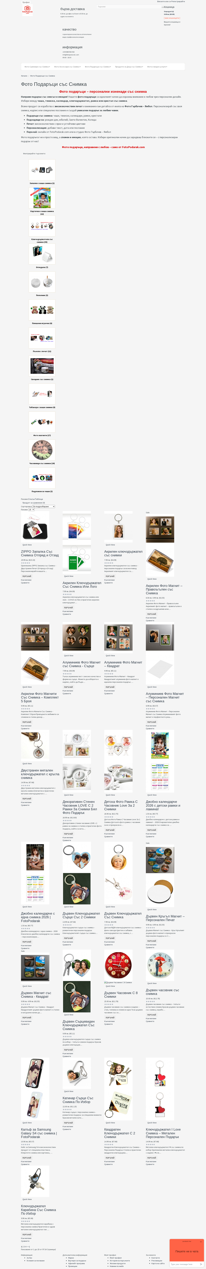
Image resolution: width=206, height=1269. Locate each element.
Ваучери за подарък (77, 1260)
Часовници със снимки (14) (42, 463)
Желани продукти (118, 1263)
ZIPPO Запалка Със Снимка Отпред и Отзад (40, 553)
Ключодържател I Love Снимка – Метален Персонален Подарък (163, 1133)
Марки (71, 1258)
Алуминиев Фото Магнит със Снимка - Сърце (82, 664)
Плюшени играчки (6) (42, 323)
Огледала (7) (42, 267)
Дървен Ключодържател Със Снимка (123, 915)
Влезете (161, 1)
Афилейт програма (76, 1263)
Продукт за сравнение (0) (34, 502)
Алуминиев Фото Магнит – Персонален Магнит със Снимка (165, 697)
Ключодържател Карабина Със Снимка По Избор (38, 1209)
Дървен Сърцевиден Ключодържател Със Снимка (79, 1025)
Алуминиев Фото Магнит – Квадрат (123, 664)
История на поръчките (120, 1260)
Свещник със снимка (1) (42, 379)
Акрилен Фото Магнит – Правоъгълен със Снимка (164, 589)
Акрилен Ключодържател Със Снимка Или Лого (82, 584)
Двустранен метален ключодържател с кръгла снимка (40, 774)
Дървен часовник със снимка (162, 992)
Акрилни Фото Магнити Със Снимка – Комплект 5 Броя (40, 697)
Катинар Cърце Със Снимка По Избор (78, 1100)
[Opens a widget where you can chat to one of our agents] (187, 1253)
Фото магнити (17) (42, 435)
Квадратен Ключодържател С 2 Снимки (119, 1133)
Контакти (155, 1258)
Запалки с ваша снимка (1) (42, 183)
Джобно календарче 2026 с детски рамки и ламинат (163, 805)
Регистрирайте (178, 1)
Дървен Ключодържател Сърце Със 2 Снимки (81, 915)
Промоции (72, 1266)
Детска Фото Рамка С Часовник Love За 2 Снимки (121, 805)
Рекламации (156, 1260)
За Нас (29, 1258)
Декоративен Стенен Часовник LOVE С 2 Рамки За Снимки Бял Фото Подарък (80, 807)
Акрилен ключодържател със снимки (123, 553)
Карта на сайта (158, 1263)
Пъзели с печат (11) (42, 351)
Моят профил (116, 1258)
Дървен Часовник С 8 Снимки (121, 994)
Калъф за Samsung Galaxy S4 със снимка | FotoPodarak (39, 1133)
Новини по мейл (117, 1266)
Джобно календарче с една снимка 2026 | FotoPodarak (38, 917)
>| (29, 1246)
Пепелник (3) (42, 295)
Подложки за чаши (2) (42, 491)
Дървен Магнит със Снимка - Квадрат (36, 994)
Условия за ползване (36, 1260)
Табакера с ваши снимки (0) (42, 407)
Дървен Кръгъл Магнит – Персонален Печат (165, 918)
